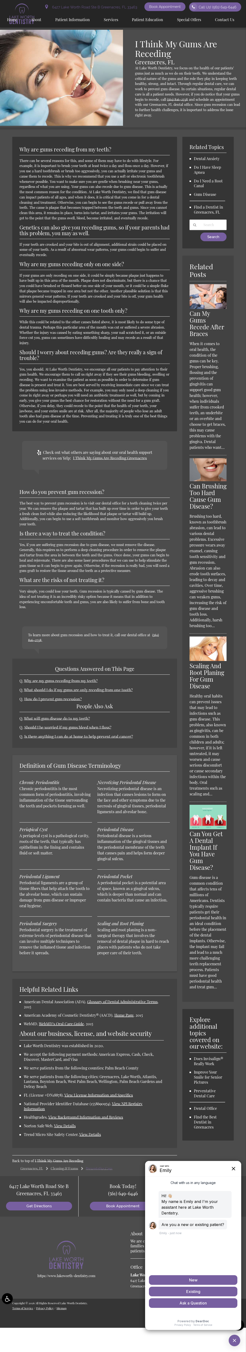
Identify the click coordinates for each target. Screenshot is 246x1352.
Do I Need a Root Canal (208, 183)
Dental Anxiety (207, 158)
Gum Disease (205, 194)
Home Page (124, 1015)
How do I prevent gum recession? (53, 699)
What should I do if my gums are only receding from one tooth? (78, 689)
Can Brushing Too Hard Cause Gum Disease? (208, 496)
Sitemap (61, 1308)
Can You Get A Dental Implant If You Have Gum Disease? (206, 850)
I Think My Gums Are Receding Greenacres (110, 458)
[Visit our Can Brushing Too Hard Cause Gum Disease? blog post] (208, 479)
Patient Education (147, 19)
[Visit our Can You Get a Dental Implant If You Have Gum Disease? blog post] (208, 827)
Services (111, 19)
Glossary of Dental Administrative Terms (122, 1001)
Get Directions (39, 1206)
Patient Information (72, 19)
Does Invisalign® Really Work (208, 1061)
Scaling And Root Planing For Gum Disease (207, 676)
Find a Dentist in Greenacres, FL (208, 209)
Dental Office (205, 1108)
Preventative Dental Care (205, 1093)
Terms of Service (22, 1308)
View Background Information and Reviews (85, 1117)
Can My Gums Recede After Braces (207, 323)
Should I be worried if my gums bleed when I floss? (67, 727)
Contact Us (224, 19)
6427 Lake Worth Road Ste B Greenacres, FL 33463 (93, 7)
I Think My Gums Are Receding (59, 1160)
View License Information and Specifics (98, 1095)
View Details (65, 1125)
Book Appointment (165, 7)
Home (12, 19)
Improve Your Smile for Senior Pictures (208, 1077)
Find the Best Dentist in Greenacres (205, 1122)
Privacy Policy (45, 1308)
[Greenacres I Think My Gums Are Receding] (61, 124)
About (36, 19)
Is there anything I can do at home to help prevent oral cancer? (78, 736)
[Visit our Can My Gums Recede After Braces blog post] (208, 307)
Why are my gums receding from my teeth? (61, 680)
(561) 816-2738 (177, 99)
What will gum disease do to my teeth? (57, 718)
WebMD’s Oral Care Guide (61, 1023)
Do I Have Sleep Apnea (207, 170)
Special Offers (189, 19)
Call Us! (217, 7)
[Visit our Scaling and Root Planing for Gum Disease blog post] (208, 659)
